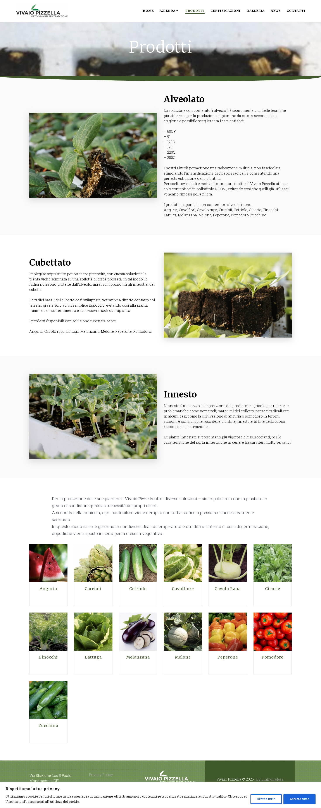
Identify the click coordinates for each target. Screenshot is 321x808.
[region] (160, 795)
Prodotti (195, 11)
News (276, 11)
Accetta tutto (299, 799)
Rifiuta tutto (266, 799)
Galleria (256, 11)
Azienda (168, 11)
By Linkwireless (269, 779)
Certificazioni (225, 11)
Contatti (296, 11)
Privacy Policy (101, 774)
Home (148, 11)
